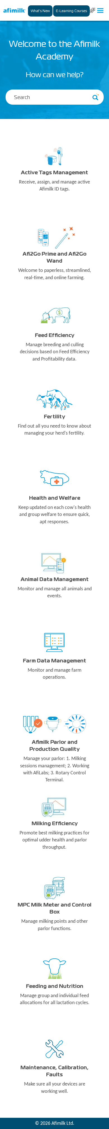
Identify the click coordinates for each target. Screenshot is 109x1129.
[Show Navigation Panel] (100, 10)
